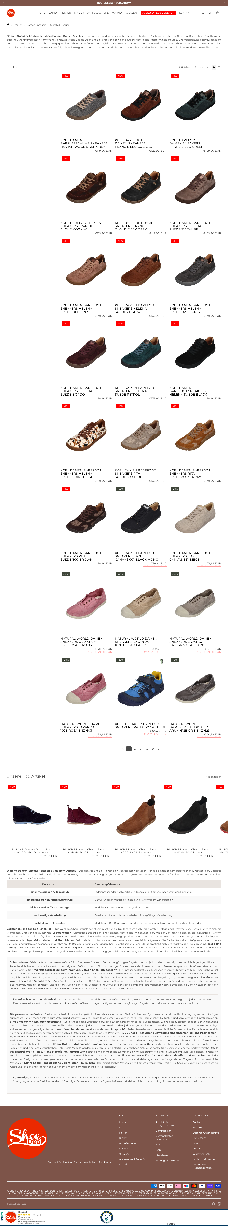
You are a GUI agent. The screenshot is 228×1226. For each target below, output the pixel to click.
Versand (197, 1148)
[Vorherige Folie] (65, 104)
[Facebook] (213, 1204)
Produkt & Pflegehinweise (165, 1124)
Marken (123, 1148)
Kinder (123, 1138)
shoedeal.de (20, 1204)
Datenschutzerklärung (206, 1132)
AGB (195, 1143)
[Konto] (210, 13)
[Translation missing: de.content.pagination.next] (159, 749)
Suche (196, 1122)
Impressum (199, 1138)
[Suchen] (203, 13)
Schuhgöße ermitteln (168, 1160)
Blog (159, 1144)
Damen (123, 1127)
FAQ (158, 1149)
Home (122, 1122)
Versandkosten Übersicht (164, 1137)
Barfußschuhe (127, 1143)
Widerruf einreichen (204, 1159)
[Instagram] (219, 1204)
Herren (123, 1132)
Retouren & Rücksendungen (202, 1166)
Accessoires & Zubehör (132, 1159)
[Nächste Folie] (107, 104)
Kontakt (124, 1164)
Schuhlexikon (163, 1130)
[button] (201, 67)
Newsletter (162, 1155)
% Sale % (124, 1153)
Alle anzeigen (213, 776)
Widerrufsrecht (202, 1153)
